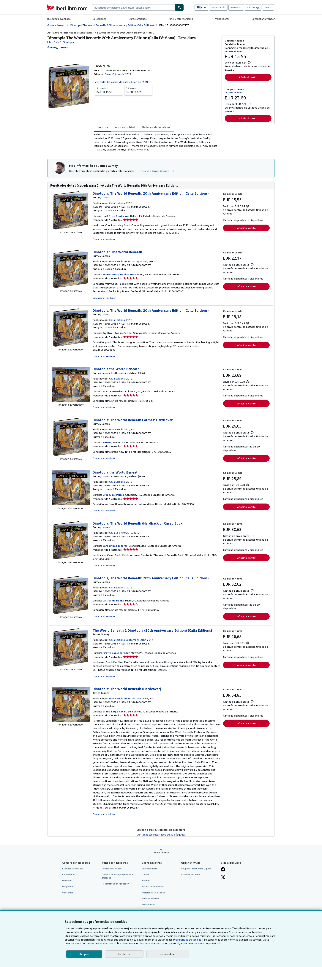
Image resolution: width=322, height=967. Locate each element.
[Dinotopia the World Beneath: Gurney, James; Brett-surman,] (71, 400)
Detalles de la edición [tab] (156, 127)
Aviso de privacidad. (209, 943)
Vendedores (222, 18)
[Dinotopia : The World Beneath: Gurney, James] (71, 287)
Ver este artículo (233, 51)
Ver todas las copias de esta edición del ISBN (121, 81)
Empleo (146, 880)
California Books (113, 600)
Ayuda (268, 7)
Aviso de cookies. (85, 943)
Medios (145, 874)
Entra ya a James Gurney (154, 170)
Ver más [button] (144, 149)
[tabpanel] (156, 142)
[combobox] (133, 7)
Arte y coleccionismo (181, 18)
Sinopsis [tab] (102, 127)
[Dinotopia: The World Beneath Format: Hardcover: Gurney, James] (71, 455)
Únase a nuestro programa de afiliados (117, 876)
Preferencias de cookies (187, 939)
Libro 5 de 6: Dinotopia (60, 42)
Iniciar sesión (218, 7)
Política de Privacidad (153, 886)
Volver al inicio (161, 852)
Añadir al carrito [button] (248, 77)
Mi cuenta (67, 880)
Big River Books (112, 332)
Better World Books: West (119, 274)
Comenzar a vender (263, 18)
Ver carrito (67, 892)
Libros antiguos (138, 18)
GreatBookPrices (113, 391)
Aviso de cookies (150, 898)
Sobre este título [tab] (124, 127)
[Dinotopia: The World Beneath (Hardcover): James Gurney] (71, 720)
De (104, 90)
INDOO (106, 442)
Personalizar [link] (168, 954)
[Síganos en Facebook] (223, 869)
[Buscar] (179, 7)
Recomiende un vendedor (115, 883)
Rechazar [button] (124, 954)
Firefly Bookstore (113, 652)
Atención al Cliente (191, 874)
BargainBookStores (114, 545)
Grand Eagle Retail (114, 711)
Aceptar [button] (84, 954)
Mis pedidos (68, 886)
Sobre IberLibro (149, 868)
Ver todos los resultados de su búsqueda (161, 834)
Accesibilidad (148, 904)
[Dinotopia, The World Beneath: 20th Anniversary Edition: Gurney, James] (71, 228)
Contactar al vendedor (104, 239)
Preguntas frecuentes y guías (196, 868)
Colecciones (99, 18)
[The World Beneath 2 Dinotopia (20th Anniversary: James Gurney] (71, 665)
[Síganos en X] (223, 877)
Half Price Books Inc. (115, 215)
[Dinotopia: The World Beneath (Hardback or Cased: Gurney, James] (71, 558)
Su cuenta (236, 7)
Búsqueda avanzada (59, 18)
